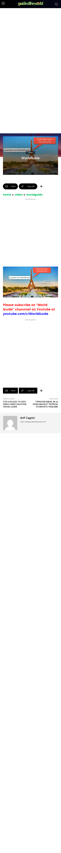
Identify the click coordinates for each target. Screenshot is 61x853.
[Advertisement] (30, 39)
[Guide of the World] (31, 3)
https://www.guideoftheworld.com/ (33, 421)
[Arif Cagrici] (10, 423)
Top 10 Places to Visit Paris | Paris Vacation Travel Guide (14, 404)
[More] (41, 186)
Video (30, 153)
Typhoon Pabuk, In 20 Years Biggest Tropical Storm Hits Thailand (45, 404)
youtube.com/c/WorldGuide (25, 313)
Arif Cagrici (27, 418)
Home (7, 194)
